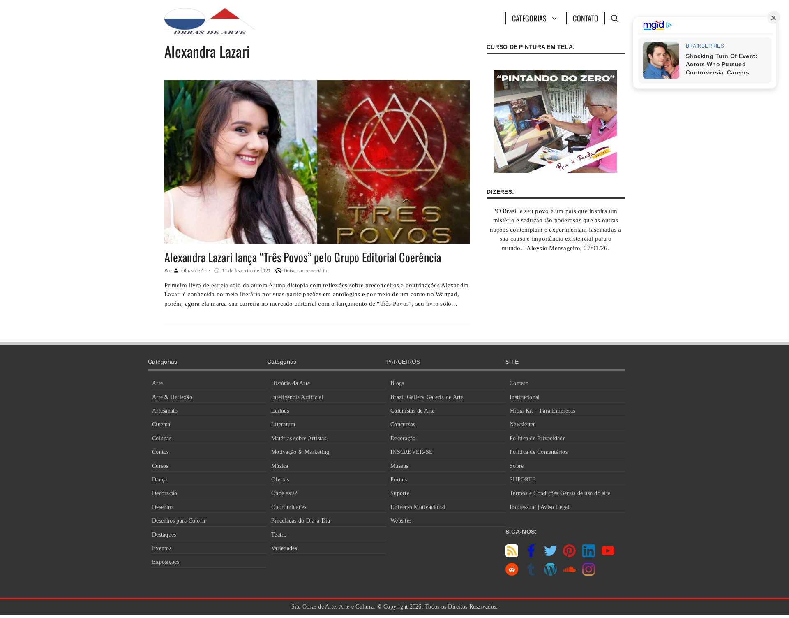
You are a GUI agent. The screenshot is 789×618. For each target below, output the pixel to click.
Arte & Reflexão (172, 397)
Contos (160, 452)
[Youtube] (608, 555)
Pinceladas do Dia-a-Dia (300, 521)
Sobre (517, 466)
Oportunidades (288, 507)
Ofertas (280, 479)
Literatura (283, 424)
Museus (399, 466)
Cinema (161, 424)
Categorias (529, 18)
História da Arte (290, 383)
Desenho (162, 507)
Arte (157, 383)
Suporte (399, 493)
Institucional (525, 397)
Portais (398, 479)
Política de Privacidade (537, 438)
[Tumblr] (531, 573)
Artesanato (165, 411)
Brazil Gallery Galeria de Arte (427, 397)
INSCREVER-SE (411, 452)
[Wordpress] (550, 573)
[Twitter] (550, 555)
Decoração (164, 493)
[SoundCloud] (569, 573)
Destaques (164, 535)
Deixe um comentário (305, 271)
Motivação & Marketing (300, 452)
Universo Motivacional (417, 507)
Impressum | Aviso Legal (540, 507)
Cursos (160, 466)
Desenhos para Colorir (179, 521)
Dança (159, 479)
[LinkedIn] (588, 555)
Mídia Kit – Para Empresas (542, 411)
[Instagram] (588, 573)
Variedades (284, 548)
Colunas (161, 438)
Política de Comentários (539, 452)
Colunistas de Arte (412, 411)
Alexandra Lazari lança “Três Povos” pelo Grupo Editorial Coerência (302, 257)
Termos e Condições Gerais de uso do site (560, 493)
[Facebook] (531, 555)
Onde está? (284, 493)
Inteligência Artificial (297, 397)
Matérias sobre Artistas (298, 438)
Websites (400, 521)
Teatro (279, 535)
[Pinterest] (569, 555)
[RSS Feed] (511, 555)
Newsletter (522, 424)
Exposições (165, 562)
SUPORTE (523, 479)
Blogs (397, 383)
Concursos (402, 424)
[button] (614, 18)
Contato (585, 18)
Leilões (280, 411)
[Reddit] (511, 573)
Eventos (161, 548)
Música (279, 466)
